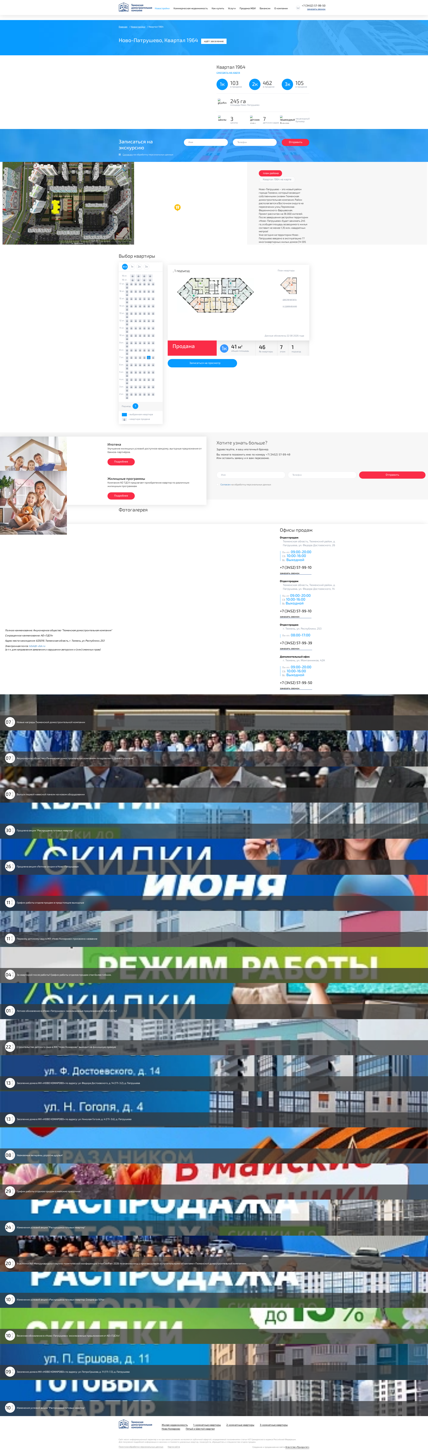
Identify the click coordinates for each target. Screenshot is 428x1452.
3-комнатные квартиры (274, 1424)
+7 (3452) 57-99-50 (314, 5)
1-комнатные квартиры (207, 1424)
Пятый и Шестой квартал (200, 1428)
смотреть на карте (228, 72)
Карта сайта (174, 1446)
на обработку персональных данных (148, 154)
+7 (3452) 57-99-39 (296, 643)
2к (139, 266)
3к (146, 266)
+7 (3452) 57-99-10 (295, 567)
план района (271, 173)
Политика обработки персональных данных (141, 1446)
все (125, 266)
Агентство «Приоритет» (297, 1447)
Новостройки (162, 8)
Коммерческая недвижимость (191, 8)
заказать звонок (316, 9)
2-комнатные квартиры (240, 1424)
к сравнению (290, 306)
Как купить (218, 8)
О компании (281, 8)
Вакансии (265, 8)
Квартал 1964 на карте (277, 179)
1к (132, 266)
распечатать (290, 299)
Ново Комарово (171, 1428)
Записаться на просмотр (204, 362)
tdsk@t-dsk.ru (37, 645)
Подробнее (121, 461)
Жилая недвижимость (175, 1424)
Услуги (232, 8)
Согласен (128, 154)
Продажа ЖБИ (248, 8)
